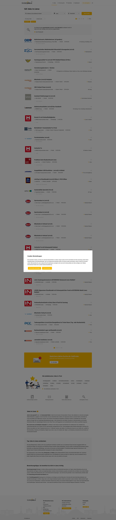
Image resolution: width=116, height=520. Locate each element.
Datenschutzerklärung (47, 264)
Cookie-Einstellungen (47, 268)
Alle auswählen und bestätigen (34, 268)
